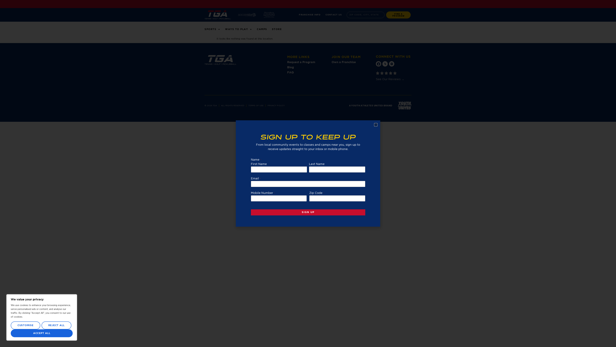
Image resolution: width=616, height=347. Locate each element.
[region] (41, 317)
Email (256, 178)
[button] (376, 125)
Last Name (317, 164)
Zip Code (316, 193)
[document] (308, 173)
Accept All (41, 333)
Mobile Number (263, 193)
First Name (259, 164)
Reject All (56, 325)
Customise (25, 325)
